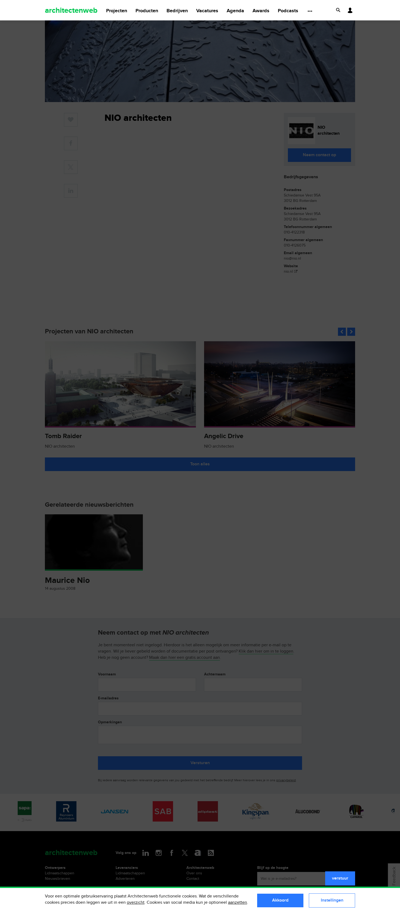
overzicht (135, 902)
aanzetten (237, 902)
